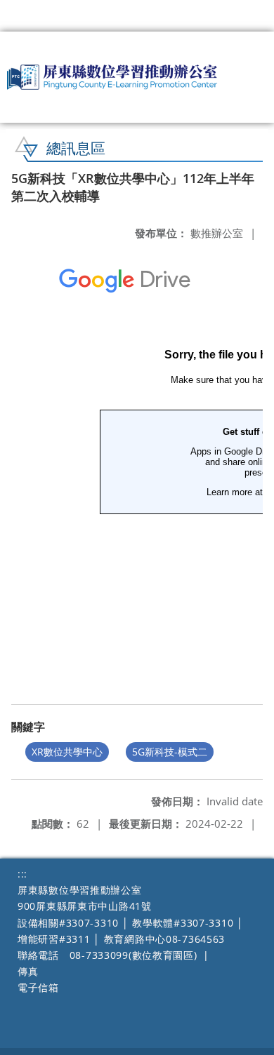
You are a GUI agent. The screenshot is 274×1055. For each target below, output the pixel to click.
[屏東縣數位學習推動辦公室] (112, 77)
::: (22, 873)
